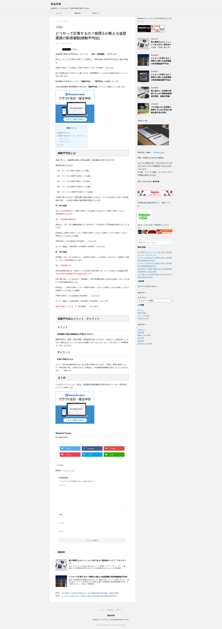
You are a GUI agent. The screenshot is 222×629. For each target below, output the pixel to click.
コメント (62, 485)
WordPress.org (143, 318)
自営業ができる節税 (145, 343)
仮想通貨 (61, 465)
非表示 (73, 128)
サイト (61, 531)
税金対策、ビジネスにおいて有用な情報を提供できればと (111, 619)
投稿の (142, 313)
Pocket (74, 49)
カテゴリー (142, 297)
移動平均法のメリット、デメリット (71, 136)
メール (61, 523)
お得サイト (96, 13)
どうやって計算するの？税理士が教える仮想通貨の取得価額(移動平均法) (161, 77)
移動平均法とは (63, 133)
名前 (60, 514)
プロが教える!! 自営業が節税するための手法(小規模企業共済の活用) (161, 110)
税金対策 (56, 4)
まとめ (60, 145)
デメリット (65, 142)
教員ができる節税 (144, 335)
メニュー (59, 13)
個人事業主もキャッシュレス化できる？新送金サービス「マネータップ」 (161, 44)
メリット (64, 139)
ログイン (141, 310)
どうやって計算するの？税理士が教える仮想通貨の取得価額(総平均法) (98, 577)
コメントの (143, 315)
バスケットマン (68, 470)
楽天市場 (141, 338)
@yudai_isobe (159, 152)
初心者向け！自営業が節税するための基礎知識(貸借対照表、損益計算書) (90, 593)
